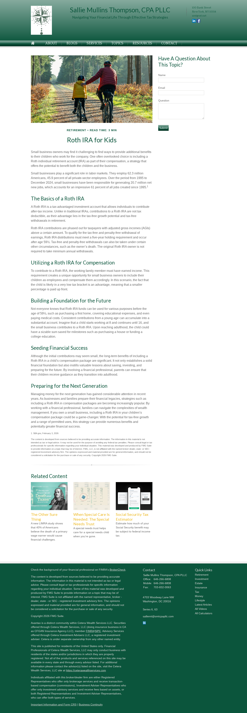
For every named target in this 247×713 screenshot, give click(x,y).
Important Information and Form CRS (53, 704)
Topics (117, 43)
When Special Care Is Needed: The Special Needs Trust (91, 519)
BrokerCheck (117, 569)
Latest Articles (203, 604)
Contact (169, 43)
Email (161, 87)
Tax (197, 591)
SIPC (98, 631)
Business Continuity (91, 704)
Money (199, 596)
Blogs (71, 43)
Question (163, 100)
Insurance (201, 587)
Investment (201, 578)
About (51, 43)
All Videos (201, 608)
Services (94, 43)
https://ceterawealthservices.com (86, 670)
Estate (199, 583)
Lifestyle (200, 600)
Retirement (201, 574)
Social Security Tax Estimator (132, 516)
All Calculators (203, 613)
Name (162, 75)
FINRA (90, 631)
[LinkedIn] (144, 623)
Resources (142, 43)
